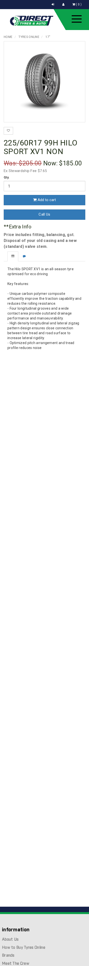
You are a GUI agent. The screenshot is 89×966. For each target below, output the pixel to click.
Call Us (44, 214)
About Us (10, 939)
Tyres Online (29, 37)
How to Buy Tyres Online (23, 947)
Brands (8, 955)
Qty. (6, 177)
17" (47, 37)
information (15, 930)
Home (8, 37)
